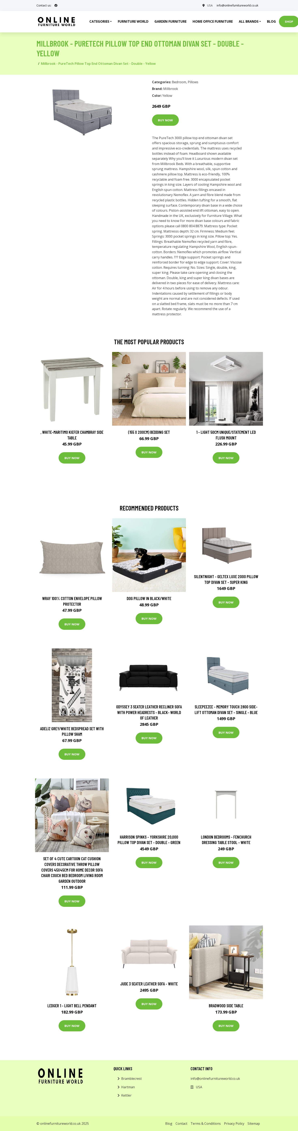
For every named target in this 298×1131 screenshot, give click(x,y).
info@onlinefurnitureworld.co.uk (237, 5)
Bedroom (179, 82)
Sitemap (254, 1123)
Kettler (126, 1095)
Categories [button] (99, 21)
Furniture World (133, 21)
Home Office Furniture (213, 21)
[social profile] (56, 5)
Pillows (193, 82)
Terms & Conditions (206, 1123)
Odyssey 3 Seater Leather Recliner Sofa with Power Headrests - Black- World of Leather (149, 712)
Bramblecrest (131, 1078)
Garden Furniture (170, 21)
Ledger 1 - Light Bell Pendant (71, 1005)
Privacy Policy (234, 1123)
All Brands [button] (248, 21)
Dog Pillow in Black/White (149, 598)
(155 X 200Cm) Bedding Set (149, 432)
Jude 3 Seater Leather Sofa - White (149, 983)
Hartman (128, 1087)
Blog (271, 21)
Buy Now (165, 120)
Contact (181, 1123)
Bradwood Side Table (226, 1005)
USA (210, 5)
